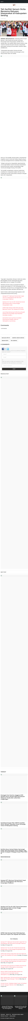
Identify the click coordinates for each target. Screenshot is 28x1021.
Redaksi (3, 1014)
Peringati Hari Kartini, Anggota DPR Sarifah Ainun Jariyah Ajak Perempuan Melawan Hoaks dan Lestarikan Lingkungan (13, 797)
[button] (1, 4)
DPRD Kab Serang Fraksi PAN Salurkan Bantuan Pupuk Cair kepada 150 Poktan (13, 933)
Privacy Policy (4, 1016)
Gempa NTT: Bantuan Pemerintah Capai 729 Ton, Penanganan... (7, 1007)
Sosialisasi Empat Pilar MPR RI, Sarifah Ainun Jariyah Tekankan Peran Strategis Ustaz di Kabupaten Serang (13, 824)
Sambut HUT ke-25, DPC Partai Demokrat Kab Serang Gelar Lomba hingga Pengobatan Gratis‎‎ (14, 303)
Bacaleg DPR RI (6, 337)
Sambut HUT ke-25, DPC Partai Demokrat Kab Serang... (21, 1007)
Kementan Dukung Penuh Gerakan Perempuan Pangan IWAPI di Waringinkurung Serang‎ (12, 319)
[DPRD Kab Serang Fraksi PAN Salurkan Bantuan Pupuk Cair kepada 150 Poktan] (14, 922)
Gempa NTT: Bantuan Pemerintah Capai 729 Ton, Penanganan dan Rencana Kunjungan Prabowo (13, 297)
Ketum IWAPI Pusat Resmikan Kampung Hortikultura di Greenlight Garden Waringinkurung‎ (11, 973)
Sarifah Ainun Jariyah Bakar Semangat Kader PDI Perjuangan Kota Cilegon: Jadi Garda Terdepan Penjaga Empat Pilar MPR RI (14, 851)
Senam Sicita (5, 340)
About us (8, 1014)
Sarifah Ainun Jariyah (18, 337)
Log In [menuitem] (2, 1)
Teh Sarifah (14, 340)
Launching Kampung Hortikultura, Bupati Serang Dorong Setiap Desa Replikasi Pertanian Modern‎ (14, 313)
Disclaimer (12, 1016)
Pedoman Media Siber (17, 1014)
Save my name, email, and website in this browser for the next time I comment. (12, 362)
